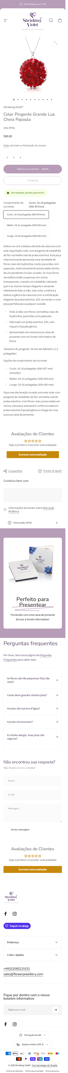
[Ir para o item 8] (43, 99)
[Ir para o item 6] (35, 99)
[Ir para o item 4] (26, 99)
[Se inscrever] (55, 1009)
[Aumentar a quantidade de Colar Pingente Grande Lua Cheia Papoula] (20, 157)
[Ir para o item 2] (18, 99)
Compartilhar (15, 471)
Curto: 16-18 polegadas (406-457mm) (26, 214)
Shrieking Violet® (13, 107)
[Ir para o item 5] (31, 99)
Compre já (32, 180)
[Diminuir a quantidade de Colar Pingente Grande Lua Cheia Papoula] (7, 157)
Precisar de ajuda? (52, 471)
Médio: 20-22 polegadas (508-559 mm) (26, 225)
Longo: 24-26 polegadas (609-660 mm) (26, 236)
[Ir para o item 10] (52, 99)
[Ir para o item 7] (39, 99)
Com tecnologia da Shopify (44, 1065)
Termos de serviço (52, 1071)
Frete (6, 145)
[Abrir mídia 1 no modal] (55, 42)
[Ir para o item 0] (14, 99)
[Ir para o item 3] (22, 99)
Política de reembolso (14, 1071)
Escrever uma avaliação (33, 455)
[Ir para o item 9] (47, 99)
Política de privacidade (34, 1071)
